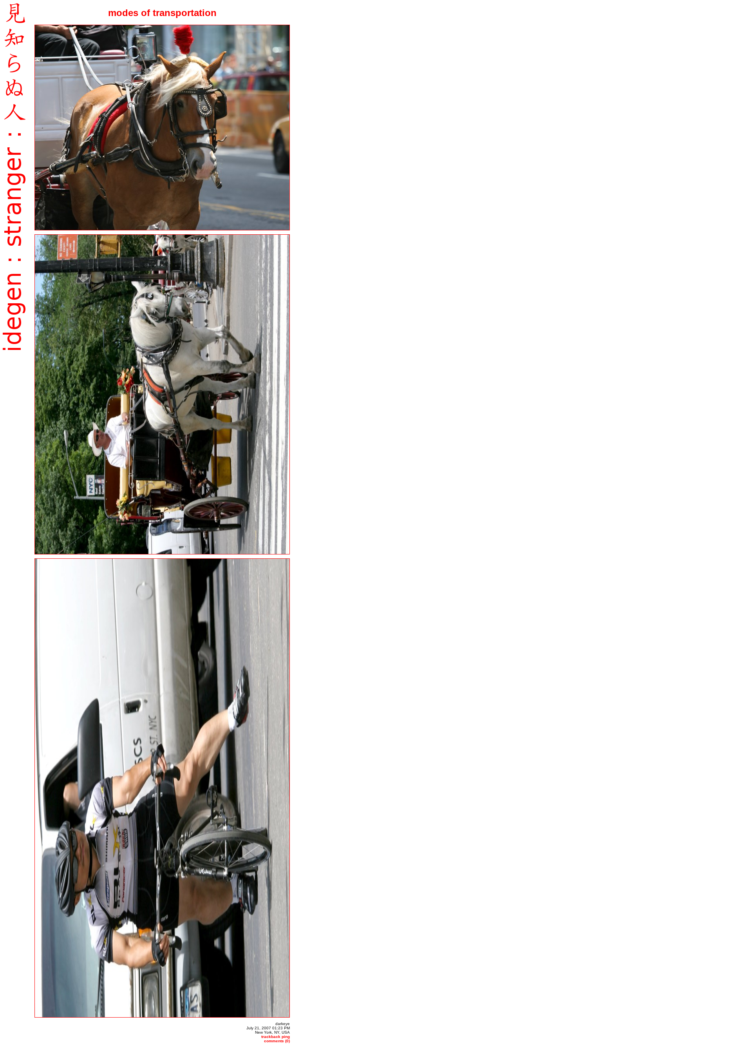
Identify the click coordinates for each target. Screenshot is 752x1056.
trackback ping (275, 1036)
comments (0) (277, 1041)
